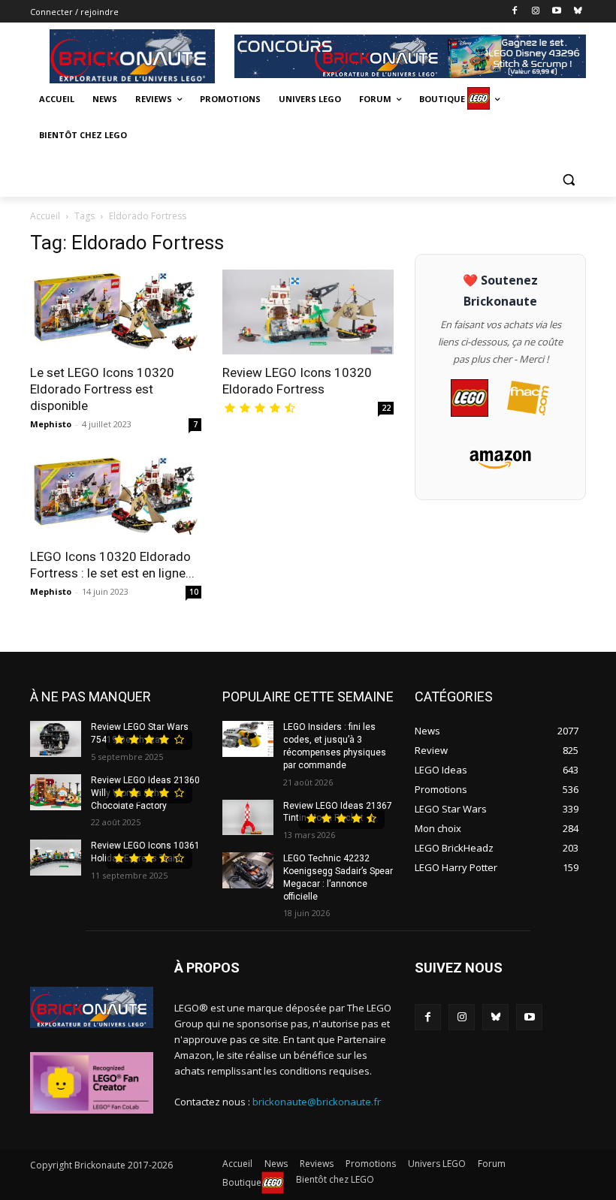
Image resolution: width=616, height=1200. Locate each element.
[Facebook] (515, 11)
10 (193, 591)
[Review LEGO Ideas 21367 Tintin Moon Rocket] (247, 818)
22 (386, 408)
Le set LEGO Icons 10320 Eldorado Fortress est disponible (102, 389)
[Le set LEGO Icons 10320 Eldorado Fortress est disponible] (115, 312)
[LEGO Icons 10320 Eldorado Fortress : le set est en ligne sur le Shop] (115, 496)
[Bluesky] (577, 11)
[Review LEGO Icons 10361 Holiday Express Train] (55, 858)
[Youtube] (556, 11)
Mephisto (50, 424)
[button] (568, 179)
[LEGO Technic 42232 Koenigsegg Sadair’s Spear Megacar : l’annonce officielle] (247, 870)
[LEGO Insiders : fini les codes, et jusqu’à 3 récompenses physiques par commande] (247, 739)
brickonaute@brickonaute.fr (316, 1101)
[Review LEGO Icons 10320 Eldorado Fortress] (308, 312)
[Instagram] (536, 11)
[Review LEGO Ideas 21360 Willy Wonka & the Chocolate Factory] (55, 792)
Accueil (45, 216)
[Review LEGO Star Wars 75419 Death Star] (55, 739)
